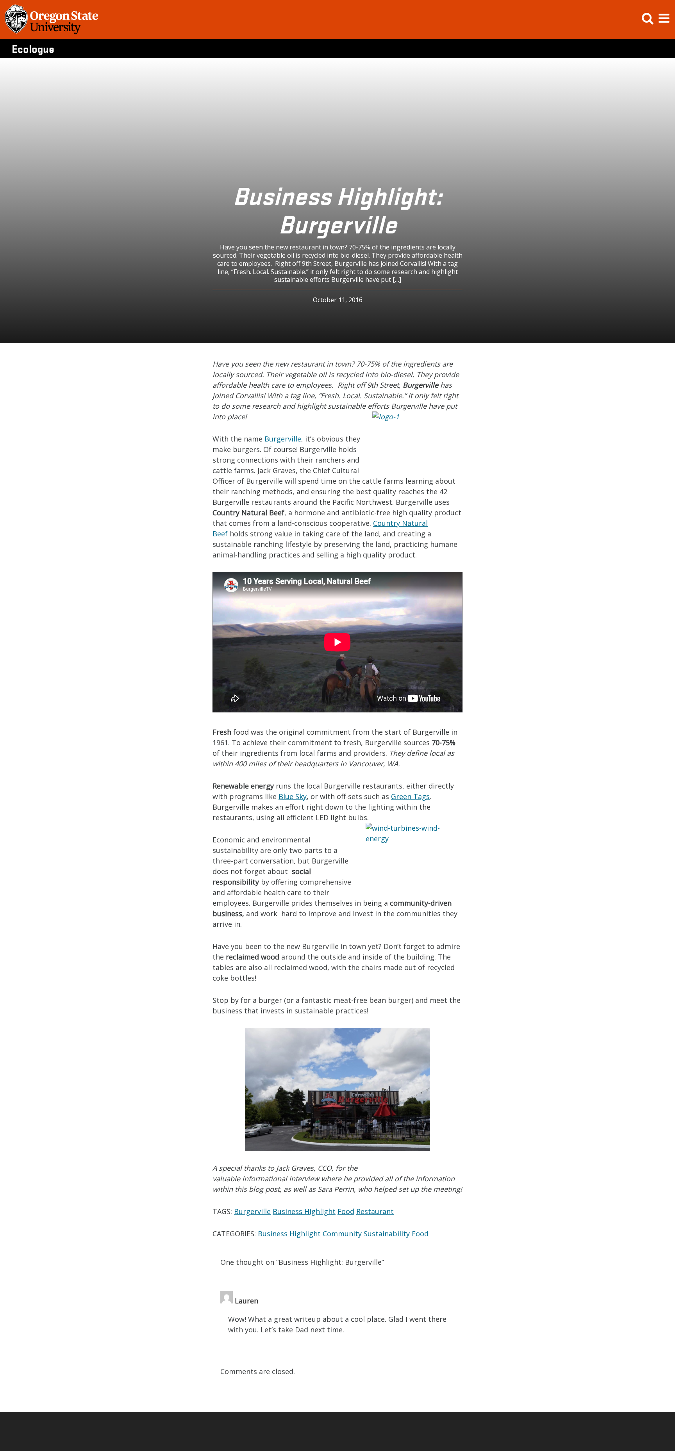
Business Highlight (304, 1211)
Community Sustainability (366, 1233)
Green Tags (410, 796)
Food (346, 1211)
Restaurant (375, 1211)
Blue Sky (293, 796)
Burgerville (282, 438)
